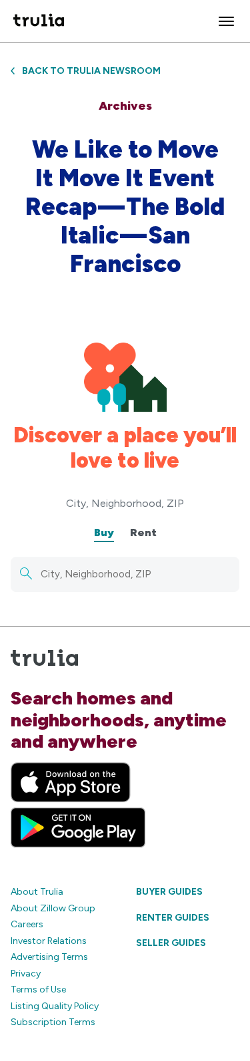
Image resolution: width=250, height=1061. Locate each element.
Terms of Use (38, 989)
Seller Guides (171, 943)
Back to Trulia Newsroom (91, 70)
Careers (27, 924)
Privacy (26, 973)
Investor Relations (49, 941)
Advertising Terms (49, 957)
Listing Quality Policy (55, 1006)
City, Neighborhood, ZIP (125, 503)
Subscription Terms (53, 1022)
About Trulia (37, 891)
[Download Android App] (78, 827)
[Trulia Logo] (38, 21)
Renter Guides (172, 917)
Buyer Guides (169, 891)
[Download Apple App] (71, 782)
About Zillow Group (53, 908)
